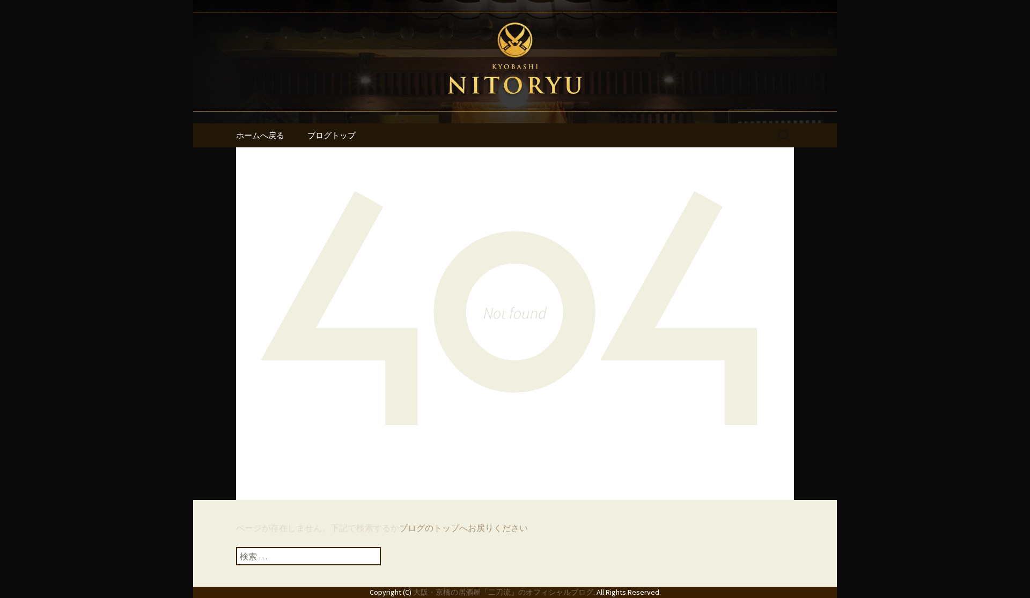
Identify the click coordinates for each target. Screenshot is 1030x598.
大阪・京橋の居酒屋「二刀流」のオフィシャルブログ (503, 592)
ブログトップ (331, 135)
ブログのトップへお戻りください (463, 527)
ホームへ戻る (260, 135)
